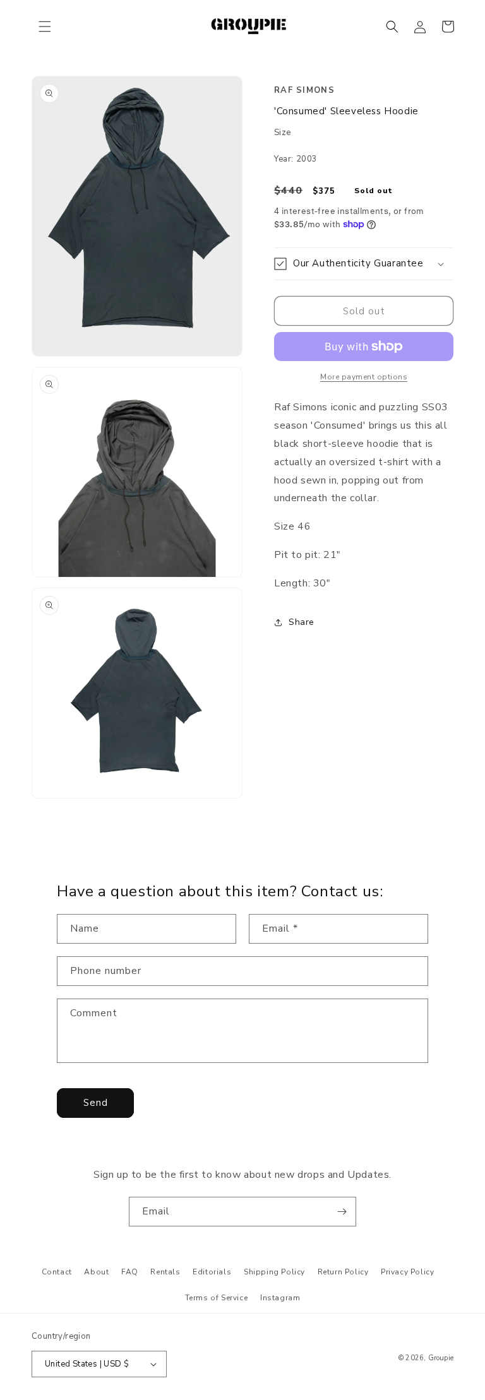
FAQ (129, 1272)
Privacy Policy (407, 1272)
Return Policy (343, 1272)
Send (95, 1102)
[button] (45, 26)
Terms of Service (216, 1298)
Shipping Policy (274, 1272)
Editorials (212, 1272)
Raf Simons (304, 90)
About (96, 1272)
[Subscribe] (342, 1211)
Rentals (165, 1272)
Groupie (440, 1358)
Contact (57, 1272)
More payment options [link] (363, 377)
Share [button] (301, 622)
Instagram (280, 1298)
